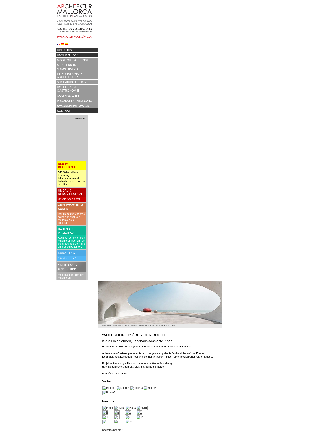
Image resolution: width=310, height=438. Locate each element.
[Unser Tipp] (71, 266)
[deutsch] (62, 43)
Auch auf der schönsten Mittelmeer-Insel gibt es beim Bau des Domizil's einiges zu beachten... (71, 242)
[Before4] (150, 387)
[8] (105, 412)
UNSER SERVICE (69, 55)
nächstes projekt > (112, 430)
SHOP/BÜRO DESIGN (71, 82)
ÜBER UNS (64, 50)
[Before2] (122, 387)
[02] (117, 421)
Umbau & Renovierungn (70, 192)
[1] (105, 421)
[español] (66, 43)
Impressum (80, 118)
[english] (58, 43)
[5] (139, 412)
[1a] (140, 416)
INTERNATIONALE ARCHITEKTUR (69, 75)
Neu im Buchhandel (68, 165)
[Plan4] (107, 407)
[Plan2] (130, 407)
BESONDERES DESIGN (73, 105)
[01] (128, 421)
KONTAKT (64, 110)
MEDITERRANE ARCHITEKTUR (67, 67)
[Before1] (109, 387)
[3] (117, 416)
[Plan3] (119, 407)
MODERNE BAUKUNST (73, 60)
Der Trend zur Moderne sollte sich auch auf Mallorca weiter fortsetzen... (71, 218)
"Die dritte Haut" (67, 258)
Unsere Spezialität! (69, 199)
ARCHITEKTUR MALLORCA (116, 325)
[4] (105, 416)
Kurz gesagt (68, 253)
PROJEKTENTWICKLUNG (74, 100)
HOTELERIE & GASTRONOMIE (68, 88)
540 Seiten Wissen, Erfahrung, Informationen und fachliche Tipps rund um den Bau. (71, 178)
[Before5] (109, 392)
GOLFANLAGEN (68, 95)
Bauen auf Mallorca (66, 231)
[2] (128, 416)
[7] (117, 412)
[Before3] (136, 387)
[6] (128, 412)
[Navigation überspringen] (77, 47)
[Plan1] (142, 407)
